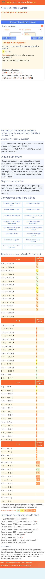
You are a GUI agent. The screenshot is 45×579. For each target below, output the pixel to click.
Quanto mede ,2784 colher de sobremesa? (18, 540)
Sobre (2, 563)
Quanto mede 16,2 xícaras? (12, 527)
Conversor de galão (11, 240)
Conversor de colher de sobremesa (11, 222)
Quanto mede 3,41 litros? (11, 537)
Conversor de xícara (11, 209)
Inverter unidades (9, 38)
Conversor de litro (33, 209)
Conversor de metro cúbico (33, 234)
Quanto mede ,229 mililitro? (12, 534)
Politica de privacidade (13, 563)
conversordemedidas (21, 2)
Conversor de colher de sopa (11, 204)
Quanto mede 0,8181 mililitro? (13, 542)
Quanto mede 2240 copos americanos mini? (19, 524)
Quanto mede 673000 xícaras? (15, 519)
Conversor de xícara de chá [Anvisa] (11, 228)
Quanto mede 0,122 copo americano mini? (18, 521)
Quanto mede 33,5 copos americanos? (17, 532)
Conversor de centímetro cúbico (33, 228)
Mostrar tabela (37, 38)
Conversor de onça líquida (33, 240)
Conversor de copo (33, 203)
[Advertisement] (22, 103)
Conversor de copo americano (33, 222)
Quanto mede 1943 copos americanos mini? (19, 529)
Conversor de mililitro (12, 215)
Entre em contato (26, 563)
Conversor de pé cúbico (33, 246)
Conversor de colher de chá (33, 216)
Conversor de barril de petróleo (11, 247)
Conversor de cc (12, 234)
